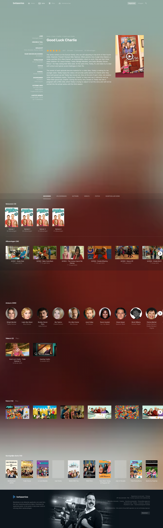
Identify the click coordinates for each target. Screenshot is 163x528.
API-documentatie (121, 498)
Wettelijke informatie (113, 501)
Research (147, 503)
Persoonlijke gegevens (144, 501)
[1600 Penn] (89, 469)
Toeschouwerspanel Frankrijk (142, 504)
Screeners (141, 503)
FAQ (128, 498)
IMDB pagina (39, 89)
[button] (11, 318)
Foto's (97, 196)
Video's (86, 196)
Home (48, 36)
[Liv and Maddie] (43, 469)
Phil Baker (40, 79)
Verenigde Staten (37, 38)
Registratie (131, 3)
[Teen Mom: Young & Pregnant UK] (105, 469)
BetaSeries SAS (128, 503)
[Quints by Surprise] (152, 469)
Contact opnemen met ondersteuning (140, 498)
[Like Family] (58, 469)
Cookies (122, 501)
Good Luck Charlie (69, 36)
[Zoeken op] (146, 3)
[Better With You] (74, 469)
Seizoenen (47, 196)
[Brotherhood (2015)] (11, 469)
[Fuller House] (27, 469)
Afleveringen (61, 196)
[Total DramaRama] (136, 469)
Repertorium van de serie (137, 496)
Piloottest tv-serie (128, 504)
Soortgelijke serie (113, 196)
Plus (17, 338)
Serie (53, 36)
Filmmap (147, 496)
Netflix (59, 36)
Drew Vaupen (39, 81)
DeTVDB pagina (38, 87)
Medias (135, 503)
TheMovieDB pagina (36, 91)
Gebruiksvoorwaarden (131, 501)
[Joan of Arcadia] (120, 469)
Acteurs (75, 196)
